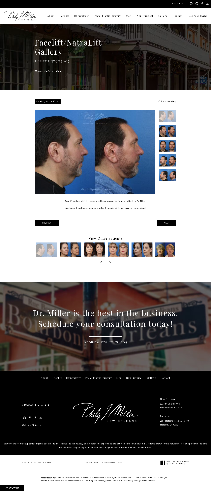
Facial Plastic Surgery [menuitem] (107, 15)
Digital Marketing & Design (177, 462)
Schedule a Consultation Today (105, 342)
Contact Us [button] (12, 488)
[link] (195, 16)
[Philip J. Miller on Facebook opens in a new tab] (202, 3)
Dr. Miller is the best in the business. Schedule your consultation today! (105, 318)
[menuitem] (191, 3)
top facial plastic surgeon (30, 443)
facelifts (63, 443)
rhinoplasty (77, 443)
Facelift (68, 201)
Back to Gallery (168, 101)
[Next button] (110, 262)
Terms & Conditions (93, 463)
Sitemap (121, 463)
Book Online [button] (178, 3)
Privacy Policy (109, 463)
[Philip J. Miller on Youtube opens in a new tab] (207, 3)
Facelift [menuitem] (64, 15)
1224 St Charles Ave (171, 405)
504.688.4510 (149, 481)
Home (38, 71)
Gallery (48, 71)
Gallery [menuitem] (162, 15)
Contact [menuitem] (177, 15)
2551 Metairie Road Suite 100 (174, 422)
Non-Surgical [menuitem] (145, 15)
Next (166, 222)
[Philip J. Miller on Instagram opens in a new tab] (191, 3)
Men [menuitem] (128, 15)
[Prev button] (101, 262)
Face (58, 71)
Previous (47, 222)
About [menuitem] (50, 15)
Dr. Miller (148, 443)
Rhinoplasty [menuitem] (81, 15)
